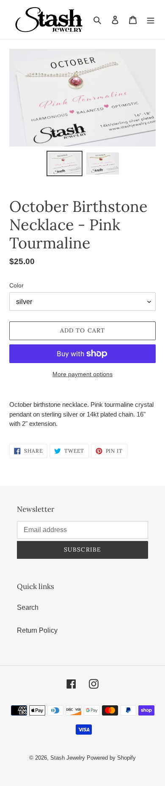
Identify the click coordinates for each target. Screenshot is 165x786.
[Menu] (151, 19)
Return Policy (37, 630)
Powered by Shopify (111, 758)
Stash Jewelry (68, 758)
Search (27, 607)
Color (16, 285)
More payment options (82, 374)
